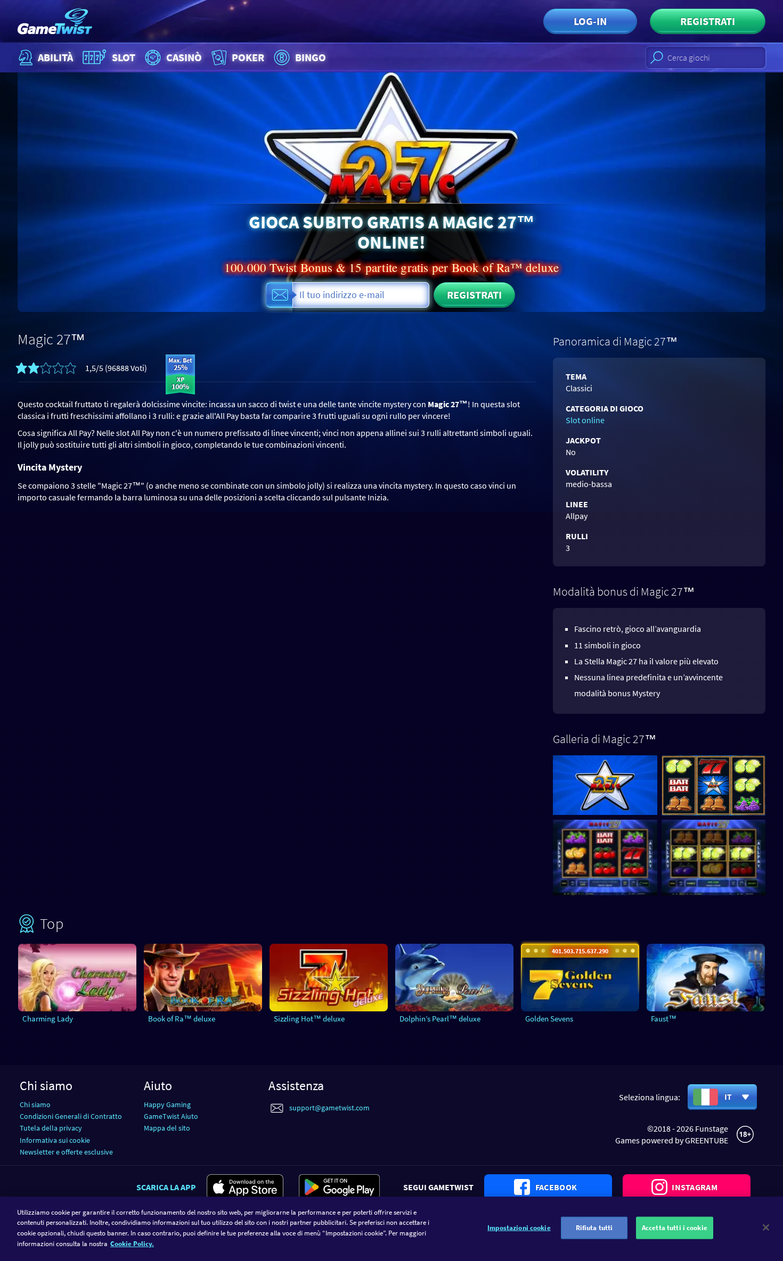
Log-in (590, 21)
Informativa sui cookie (55, 1140)
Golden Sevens (549, 1018)
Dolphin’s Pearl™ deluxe (439, 1018)
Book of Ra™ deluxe (181, 1018)
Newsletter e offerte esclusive (66, 1152)
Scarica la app (166, 1187)
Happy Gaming (167, 1104)
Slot (123, 57)
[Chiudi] (766, 1227)
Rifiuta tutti (594, 1227)
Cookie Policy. (132, 1243)
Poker (248, 57)
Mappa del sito (167, 1128)
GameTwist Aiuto (171, 1116)
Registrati (707, 21)
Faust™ (663, 1018)
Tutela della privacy (51, 1128)
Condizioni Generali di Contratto (71, 1116)
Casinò (184, 57)
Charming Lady (47, 1018)
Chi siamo (35, 1104)
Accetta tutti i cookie (674, 1227)
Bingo (310, 57)
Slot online (585, 420)
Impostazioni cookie (518, 1227)
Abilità (55, 57)
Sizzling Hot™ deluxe (309, 1018)
